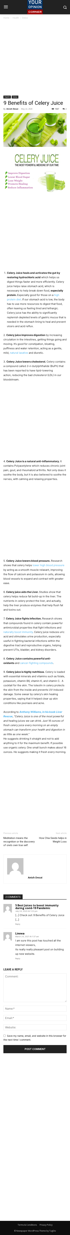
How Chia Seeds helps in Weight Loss (53, 840)
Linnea (19, 933)
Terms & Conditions (27, 1224)
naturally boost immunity (18, 632)
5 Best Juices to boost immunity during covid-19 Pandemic (36, 906)
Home (6, 17)
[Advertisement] (35, 58)
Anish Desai (12, 109)
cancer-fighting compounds (36, 663)
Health (16, 17)
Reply (17, 924)
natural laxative (19, 352)
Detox (25, 17)
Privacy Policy (46, 1224)
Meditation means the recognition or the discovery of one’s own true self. (19, 842)
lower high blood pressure (48, 565)
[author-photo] (35, 866)
